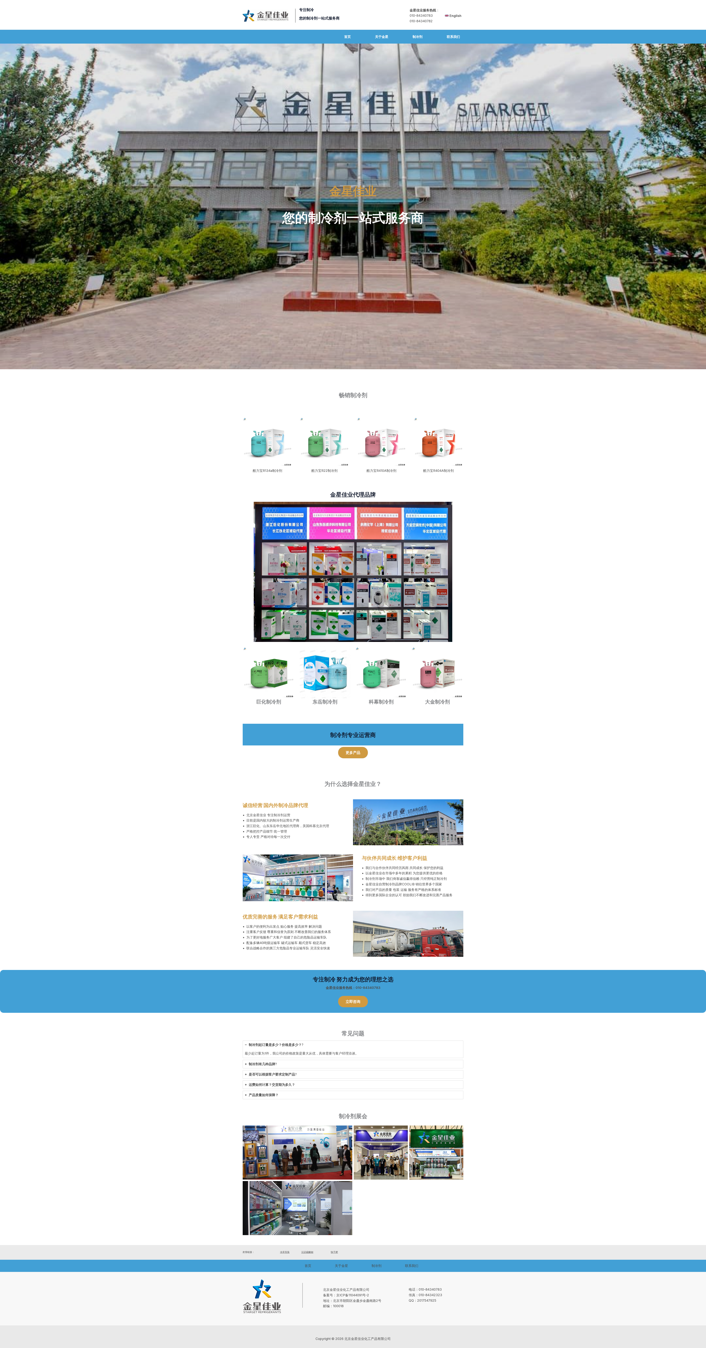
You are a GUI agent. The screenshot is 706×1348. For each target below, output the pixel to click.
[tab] (353, 1049)
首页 (308, 1266)
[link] (453, 16)
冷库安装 (285, 1252)
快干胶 (334, 1252)
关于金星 (341, 1266)
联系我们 (411, 1266)
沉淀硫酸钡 (307, 1252)
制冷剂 (376, 1266)
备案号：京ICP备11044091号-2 (346, 1295)
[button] (353, 752)
